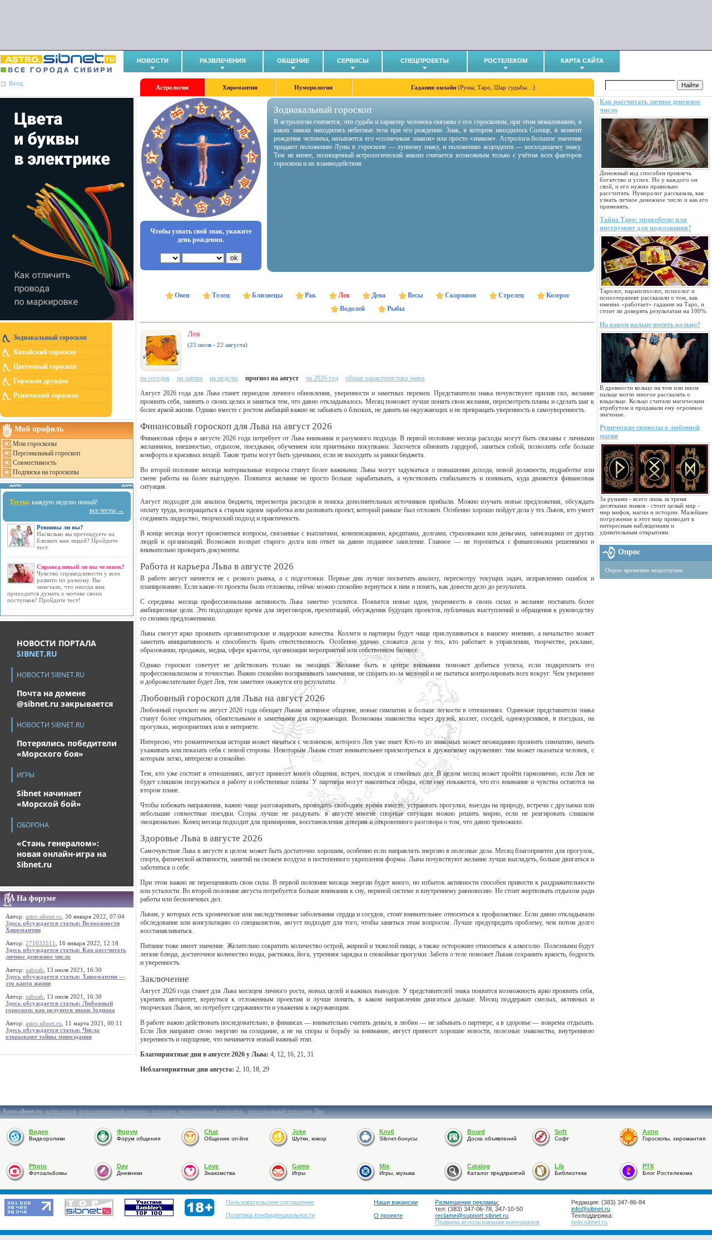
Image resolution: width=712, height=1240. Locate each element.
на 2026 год (322, 378)
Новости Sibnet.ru (51, 674)
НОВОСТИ (153, 60)
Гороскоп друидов (40, 381)
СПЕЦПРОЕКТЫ (424, 60)
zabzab (34, 969)
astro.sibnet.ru (44, 916)
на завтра (189, 378)
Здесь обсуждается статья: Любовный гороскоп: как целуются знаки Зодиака (60, 1006)
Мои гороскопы (35, 444)
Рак (310, 295)
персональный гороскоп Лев (285, 1111)
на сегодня (155, 378)
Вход (16, 83)
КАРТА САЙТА (582, 60)
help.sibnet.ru (589, 1222)
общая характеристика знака (384, 378)
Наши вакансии (396, 1202)
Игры (25, 775)
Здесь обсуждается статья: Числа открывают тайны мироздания (53, 1033)
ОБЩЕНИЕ (293, 60)
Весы (415, 295)
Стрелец (511, 295)
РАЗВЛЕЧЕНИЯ (223, 60)
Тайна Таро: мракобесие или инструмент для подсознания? (645, 224)
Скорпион (460, 295)
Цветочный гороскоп (45, 366)
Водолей (352, 309)
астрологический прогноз (113, 1111)
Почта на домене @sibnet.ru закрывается (65, 698)
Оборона (33, 825)
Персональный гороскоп (46, 453)
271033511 (41, 943)
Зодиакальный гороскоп (50, 337)
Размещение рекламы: (467, 1202)
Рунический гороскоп (45, 395)
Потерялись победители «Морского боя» (67, 748)
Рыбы (395, 309)
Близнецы (267, 295)
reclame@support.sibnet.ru (471, 1215)
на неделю (224, 378)
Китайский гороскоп (44, 352)
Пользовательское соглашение (270, 1202)
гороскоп (163, 1111)
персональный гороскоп (211, 1111)
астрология (61, 1111)
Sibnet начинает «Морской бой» (49, 798)
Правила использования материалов (487, 1222)
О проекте (388, 1215)
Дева (378, 295)
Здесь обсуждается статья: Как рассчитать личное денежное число (66, 953)
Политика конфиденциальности (270, 1215)
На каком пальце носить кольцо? (650, 325)
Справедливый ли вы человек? (81, 566)
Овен (182, 295)
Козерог (558, 295)
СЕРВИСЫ (353, 60)
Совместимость (34, 463)
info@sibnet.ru (590, 1209)
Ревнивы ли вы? (60, 527)
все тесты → (107, 510)
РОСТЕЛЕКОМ (505, 60)
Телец (221, 295)
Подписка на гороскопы (46, 472)
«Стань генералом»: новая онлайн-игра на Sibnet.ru (61, 854)
